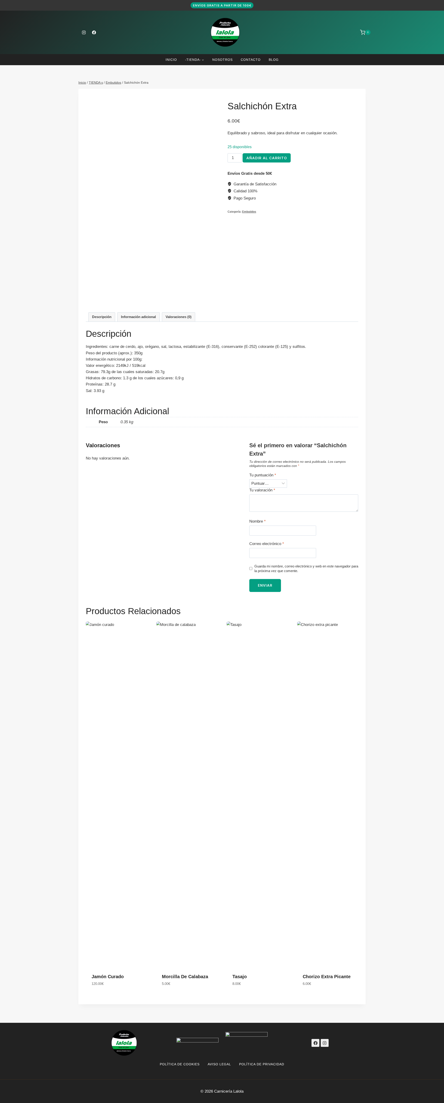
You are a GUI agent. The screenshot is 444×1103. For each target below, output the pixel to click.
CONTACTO (251, 59)
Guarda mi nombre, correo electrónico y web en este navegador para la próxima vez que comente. (306, 568)
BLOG (274, 59)
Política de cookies (180, 1064)
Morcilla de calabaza (185, 976)
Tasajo (239, 976)
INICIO (171, 59)
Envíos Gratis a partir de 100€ (222, 5)
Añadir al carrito (266, 158)
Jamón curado (108, 976)
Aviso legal (219, 1064)
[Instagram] (84, 32)
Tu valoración (262, 490)
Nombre (257, 521)
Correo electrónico (266, 544)
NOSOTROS (222, 59)
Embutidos (249, 211)
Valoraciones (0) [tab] (178, 317)
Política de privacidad (261, 1064)
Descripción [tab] (101, 317)
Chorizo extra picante (327, 976)
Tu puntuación (262, 475)
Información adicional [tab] (138, 317)
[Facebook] (94, 32)
